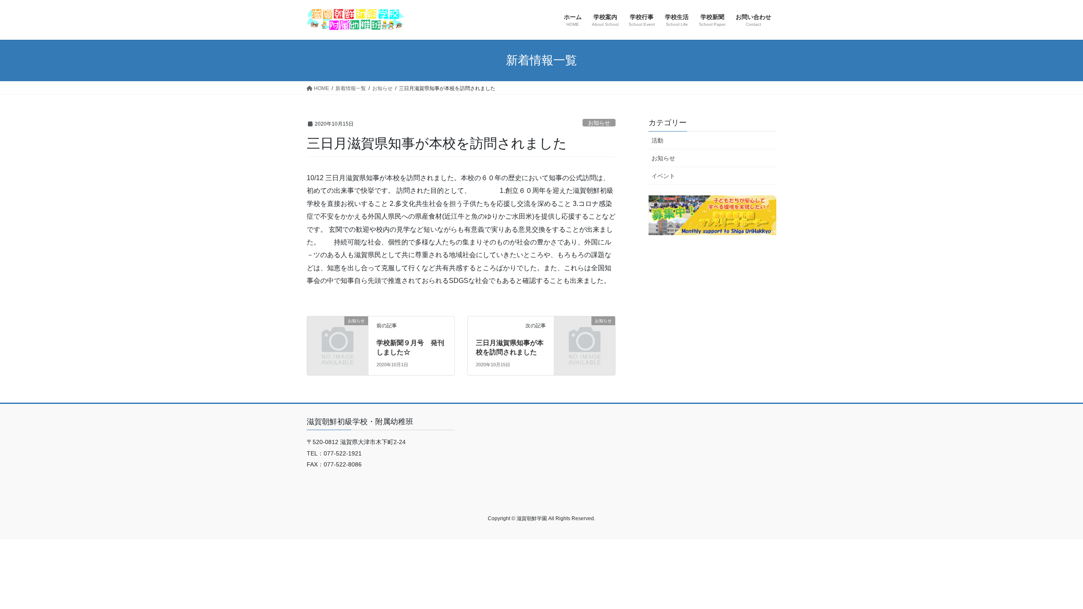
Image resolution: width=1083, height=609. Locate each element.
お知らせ (599, 123)
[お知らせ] (337, 334)
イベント (663, 176)
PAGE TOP (1051, 583)
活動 (657, 140)
